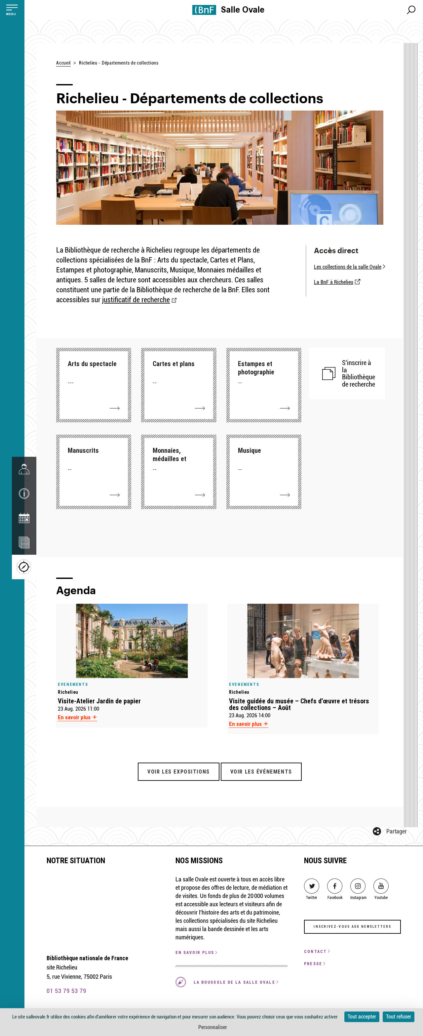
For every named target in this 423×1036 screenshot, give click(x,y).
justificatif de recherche (136, 300)
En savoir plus (75, 717)
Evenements (73, 684)
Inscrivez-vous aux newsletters (352, 926)
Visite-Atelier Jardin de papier (99, 701)
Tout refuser (398, 1016)
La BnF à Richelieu (333, 282)
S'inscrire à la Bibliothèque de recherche (358, 373)
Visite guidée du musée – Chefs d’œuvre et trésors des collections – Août (299, 704)
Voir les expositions (178, 771)
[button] (24, 493)
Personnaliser (212, 1027)
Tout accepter (362, 1016)
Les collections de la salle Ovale (347, 267)
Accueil (63, 63)
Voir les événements (261, 771)
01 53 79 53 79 (66, 990)
